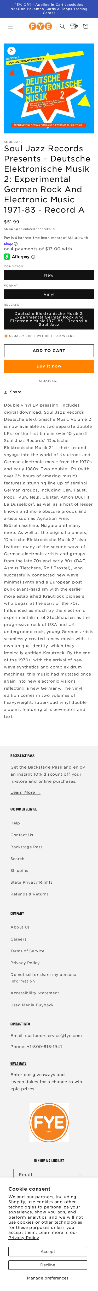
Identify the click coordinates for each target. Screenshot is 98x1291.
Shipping (11, 228)
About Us (20, 927)
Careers (18, 939)
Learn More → (25, 792)
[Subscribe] (79, 1175)
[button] (10, 26)
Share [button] (16, 392)
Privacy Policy (23, 1237)
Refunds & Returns (29, 894)
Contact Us (21, 835)
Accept (48, 1251)
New (49, 275)
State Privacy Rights (31, 882)
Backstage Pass (26, 847)
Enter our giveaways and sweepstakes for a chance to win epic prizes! (46, 1081)
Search (17, 859)
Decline (47, 1265)
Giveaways (18, 1063)
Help (15, 823)
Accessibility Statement (34, 993)
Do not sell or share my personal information (44, 978)
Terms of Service (27, 951)
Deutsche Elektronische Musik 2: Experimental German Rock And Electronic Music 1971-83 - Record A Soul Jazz (49, 319)
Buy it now (49, 366)
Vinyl (49, 294)
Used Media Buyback (32, 1005)
